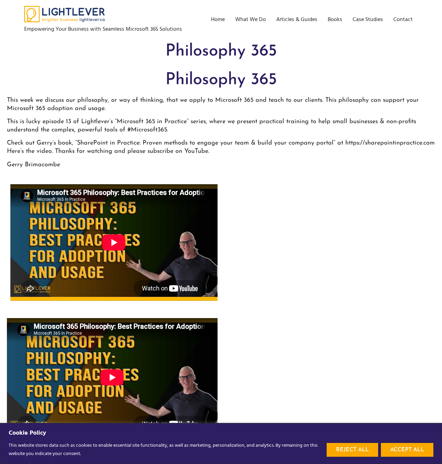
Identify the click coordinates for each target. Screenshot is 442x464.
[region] (221, 443)
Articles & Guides (296, 19)
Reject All (352, 450)
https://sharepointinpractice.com (390, 143)
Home (218, 19)
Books (335, 19)
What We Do (250, 19)
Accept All (407, 450)
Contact (403, 19)
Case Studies (368, 19)
